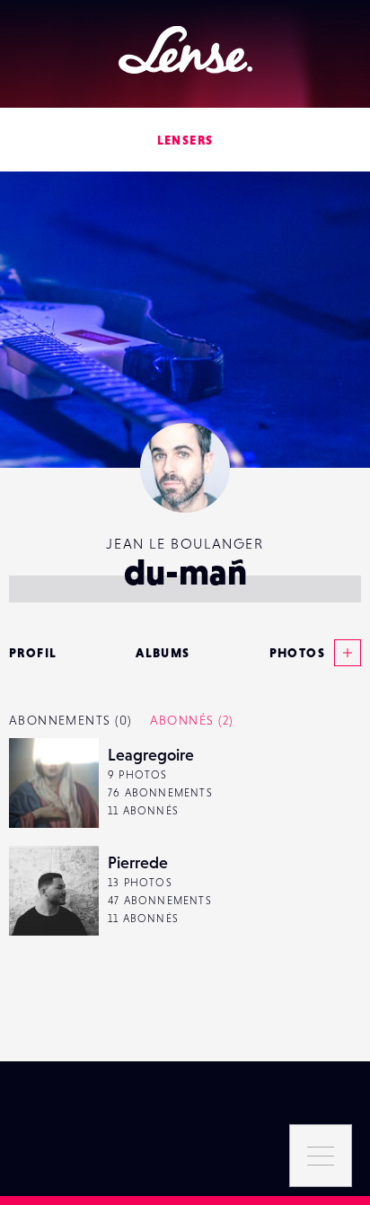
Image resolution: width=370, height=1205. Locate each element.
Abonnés (191, 720)
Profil (33, 653)
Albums (162, 653)
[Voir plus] (343, 652)
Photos (297, 653)
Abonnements (70, 720)
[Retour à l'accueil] (185, 50)
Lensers (185, 140)
